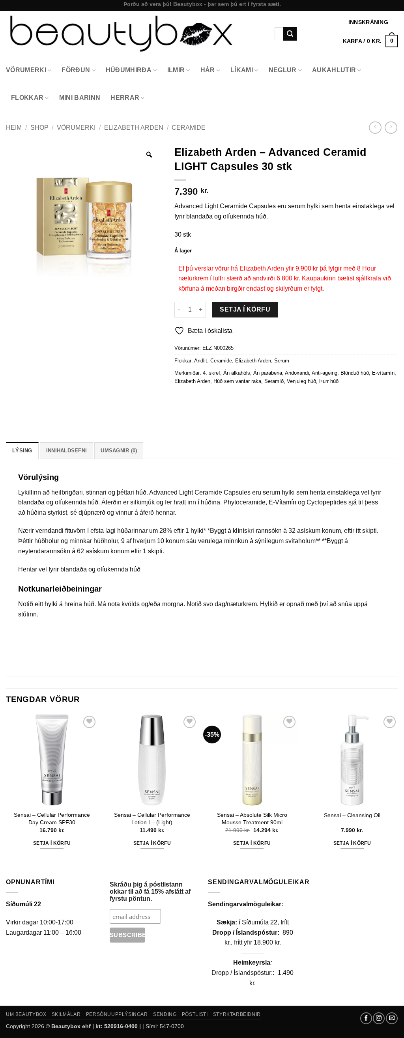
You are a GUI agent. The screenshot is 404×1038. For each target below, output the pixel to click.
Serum (281, 361)
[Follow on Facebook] (366, 1018)
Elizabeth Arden (133, 127)
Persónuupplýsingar (117, 1014)
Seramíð (274, 381)
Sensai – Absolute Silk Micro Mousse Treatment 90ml (252, 818)
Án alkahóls (236, 373)
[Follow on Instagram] (379, 1018)
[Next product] (375, 127)
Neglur (283, 70)
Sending (164, 1014)
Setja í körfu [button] (52, 843)
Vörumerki (26, 70)
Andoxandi (297, 373)
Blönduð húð (354, 373)
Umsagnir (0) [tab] (119, 451)
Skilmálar (66, 1014)
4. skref (211, 373)
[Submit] (290, 34)
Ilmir (176, 70)
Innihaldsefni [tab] (66, 451)
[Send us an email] (392, 1018)
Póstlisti (195, 1014)
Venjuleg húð (301, 381)
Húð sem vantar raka (237, 381)
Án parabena (267, 373)
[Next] (398, 788)
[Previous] (6, 788)
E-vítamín (383, 373)
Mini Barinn (80, 97)
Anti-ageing (324, 373)
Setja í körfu (245, 309)
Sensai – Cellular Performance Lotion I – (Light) (152, 818)
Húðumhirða (129, 70)
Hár (207, 70)
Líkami (241, 70)
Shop (39, 127)
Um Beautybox (26, 1014)
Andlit (200, 361)
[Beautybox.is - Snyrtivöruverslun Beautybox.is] (134, 33)
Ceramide (189, 127)
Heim (14, 127)
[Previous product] (391, 127)
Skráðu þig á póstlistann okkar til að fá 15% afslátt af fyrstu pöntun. (150, 891)
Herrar (124, 97)
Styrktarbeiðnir (237, 1014)
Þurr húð (329, 381)
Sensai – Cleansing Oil (352, 815)
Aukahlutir (334, 70)
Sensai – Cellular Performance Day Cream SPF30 (52, 818)
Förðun (76, 70)
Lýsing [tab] (22, 451)
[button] (370, 41)
